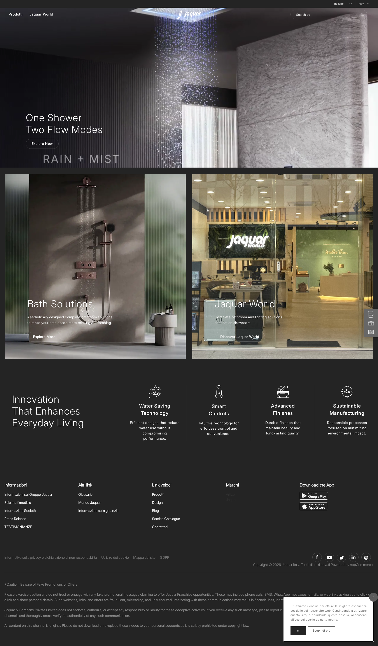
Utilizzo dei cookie (115, 557)
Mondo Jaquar (89, 502)
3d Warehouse (366, 557)
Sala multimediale (17, 502)
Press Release (15, 518)
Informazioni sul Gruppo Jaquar (28, 494)
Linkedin (354, 557)
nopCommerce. (362, 564)
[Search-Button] (362, 14)
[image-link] (314, 495)
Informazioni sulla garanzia (98, 510)
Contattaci (160, 527)
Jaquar (231, 499)
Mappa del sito (144, 557)
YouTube (329, 557)
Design (157, 502)
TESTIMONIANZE (18, 527)
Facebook (317, 557)
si (298, 630)
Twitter (341, 557)
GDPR (164, 557)
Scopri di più (324, 630)
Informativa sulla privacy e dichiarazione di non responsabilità (50, 557)
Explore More (44, 336)
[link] (95, 266)
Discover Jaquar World (239, 336)
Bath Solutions (60, 304)
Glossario (85, 494)
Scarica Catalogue (166, 518)
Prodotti (16, 14)
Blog (155, 510)
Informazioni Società (20, 510)
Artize (230, 494)
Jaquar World (41, 14)
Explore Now (42, 143)
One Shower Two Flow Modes (64, 123)
